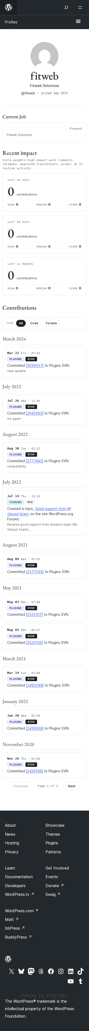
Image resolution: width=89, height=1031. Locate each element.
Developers (15, 885)
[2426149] (34, 771)
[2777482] (34, 461)
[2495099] (35, 685)
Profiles (11, 22)
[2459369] (35, 728)
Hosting (12, 842)
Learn (10, 868)
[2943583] (34, 413)
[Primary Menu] (78, 22)
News (10, 834)
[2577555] (35, 572)
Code (34, 323)
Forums (51, 323)
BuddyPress (18, 937)
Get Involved (57, 868)
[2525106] (34, 642)
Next (71, 786)
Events (51, 876)
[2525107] (34, 614)
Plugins (51, 842)
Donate (54, 885)
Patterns (53, 851)
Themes (52, 834)
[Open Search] (66, 7)
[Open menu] (81, 7)
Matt (12, 919)
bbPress (15, 928)
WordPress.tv (19, 894)
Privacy (12, 851)
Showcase (55, 825)
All (21, 323)
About (10, 825)
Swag (53, 894)
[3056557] (35, 365)
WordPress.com (22, 910)
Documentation (19, 876)
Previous (21, 786)
